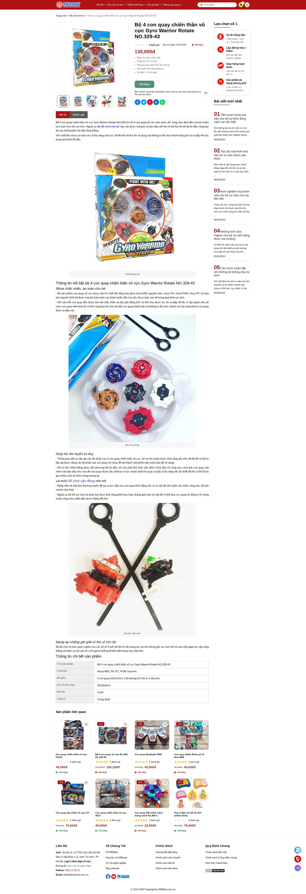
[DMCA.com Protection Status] (215, 871)
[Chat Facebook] (298, 868)
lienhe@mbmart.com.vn (75, 874)
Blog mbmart (112, 868)
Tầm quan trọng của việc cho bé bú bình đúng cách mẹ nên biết (230, 118)
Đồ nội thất (153, 4)
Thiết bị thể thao (135, 4)
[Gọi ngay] (298, 859)
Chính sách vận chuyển (168, 857)
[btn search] (201, 5)
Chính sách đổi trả (165, 863)
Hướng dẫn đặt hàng (166, 852)
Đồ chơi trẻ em (115, 4)
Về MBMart (112, 852)
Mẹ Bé (100, 4)
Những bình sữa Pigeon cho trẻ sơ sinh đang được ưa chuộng (232, 235)
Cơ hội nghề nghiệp (116, 863)
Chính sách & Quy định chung (221, 857)
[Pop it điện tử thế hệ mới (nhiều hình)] (191, 793)
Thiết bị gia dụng (171, 4)
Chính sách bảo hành (167, 868)
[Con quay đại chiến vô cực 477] (73, 793)
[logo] (68, 5)
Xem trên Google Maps (79, 865)
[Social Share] (137, 102)
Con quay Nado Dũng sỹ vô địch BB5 (189, 755)
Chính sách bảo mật (215, 852)
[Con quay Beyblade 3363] (152, 735)
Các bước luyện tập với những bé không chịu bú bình (232, 272)
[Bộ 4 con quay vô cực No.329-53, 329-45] (112, 735)
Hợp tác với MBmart (116, 857)
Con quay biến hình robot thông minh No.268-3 (149, 814)
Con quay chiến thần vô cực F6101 (71, 755)
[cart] (241, 4)
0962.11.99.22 (72, 870)
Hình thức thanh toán (216, 863)
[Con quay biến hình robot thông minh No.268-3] (152, 793)
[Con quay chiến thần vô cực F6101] (73, 735)
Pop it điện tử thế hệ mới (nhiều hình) (187, 814)
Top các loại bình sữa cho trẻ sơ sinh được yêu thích (231, 155)
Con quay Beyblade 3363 (148, 754)
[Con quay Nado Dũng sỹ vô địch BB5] (191, 735)
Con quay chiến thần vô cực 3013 (110, 814)
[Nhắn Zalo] (298, 850)
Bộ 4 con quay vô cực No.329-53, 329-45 (111, 755)
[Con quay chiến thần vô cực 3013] (112, 793)
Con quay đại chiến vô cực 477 (73, 812)
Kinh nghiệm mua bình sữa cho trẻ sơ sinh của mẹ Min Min (231, 195)
